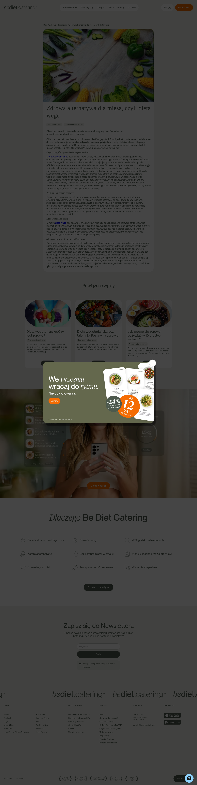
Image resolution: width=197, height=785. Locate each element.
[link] (98, 392)
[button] (152, 363)
